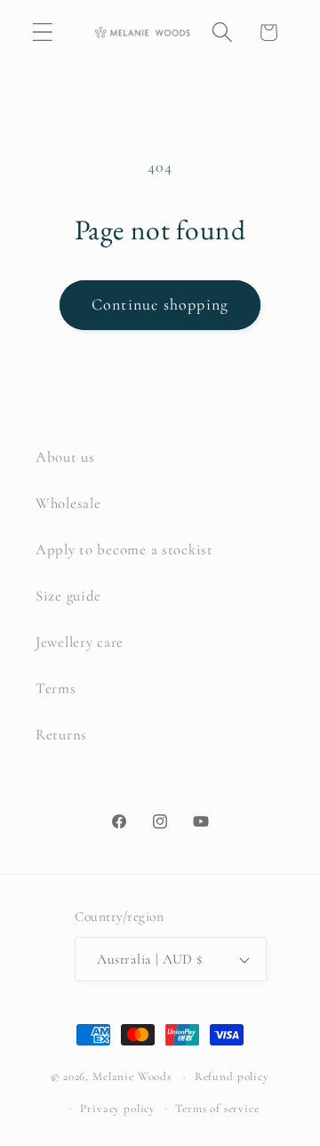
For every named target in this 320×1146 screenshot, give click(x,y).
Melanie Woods (132, 1076)
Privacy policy (118, 1109)
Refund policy (232, 1076)
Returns (61, 734)
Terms (56, 688)
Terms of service (217, 1109)
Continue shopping (160, 304)
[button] (43, 32)
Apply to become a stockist (124, 549)
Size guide (68, 595)
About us (65, 457)
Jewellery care (80, 642)
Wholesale (68, 503)
